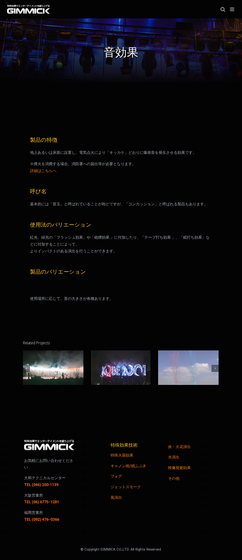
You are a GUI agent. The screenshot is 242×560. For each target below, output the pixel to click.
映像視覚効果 (179, 468)
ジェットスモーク (126, 487)
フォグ (116, 476)
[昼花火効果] (188, 367)
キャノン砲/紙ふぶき (128, 466)
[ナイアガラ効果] (53, 367)
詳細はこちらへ (43, 171)
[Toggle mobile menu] (232, 9)
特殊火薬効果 (122, 455)
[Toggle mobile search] (222, 9)
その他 (173, 478)
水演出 (173, 457)
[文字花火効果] (121, 367)
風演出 (116, 497)
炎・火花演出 (179, 447)
